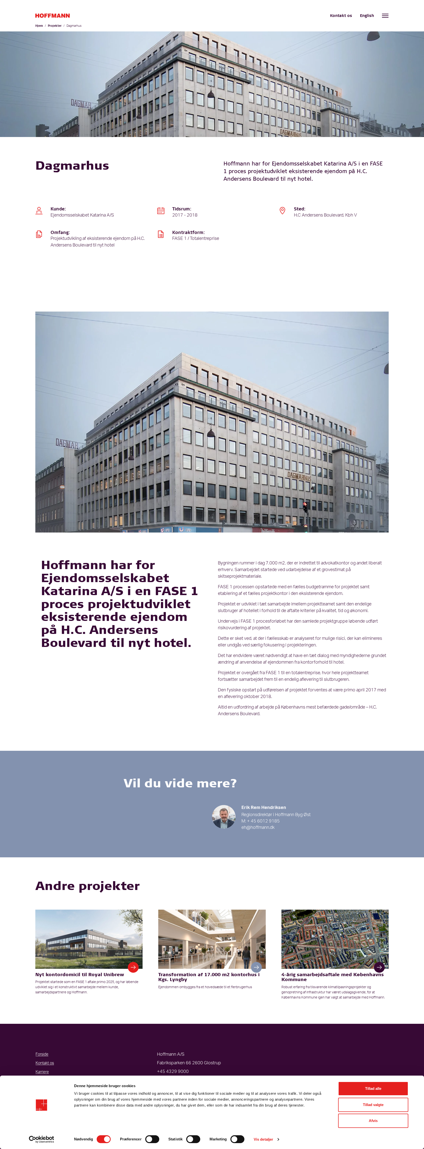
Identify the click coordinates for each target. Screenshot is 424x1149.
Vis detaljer (263, 1139)
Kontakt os (341, 16)
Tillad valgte (373, 1105)
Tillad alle (373, 1088)
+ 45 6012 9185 (263, 821)
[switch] (152, 1139)
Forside (42, 1054)
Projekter (55, 26)
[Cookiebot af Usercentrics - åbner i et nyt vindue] (41, 1139)
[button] (133, 967)
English (367, 16)
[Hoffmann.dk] (52, 16)
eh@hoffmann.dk (258, 827)
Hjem (39, 26)
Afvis (373, 1121)
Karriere (42, 1072)
